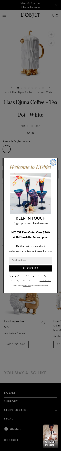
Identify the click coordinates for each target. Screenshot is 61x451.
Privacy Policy (27, 285)
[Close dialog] (53, 162)
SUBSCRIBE (30, 268)
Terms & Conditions (45, 281)
